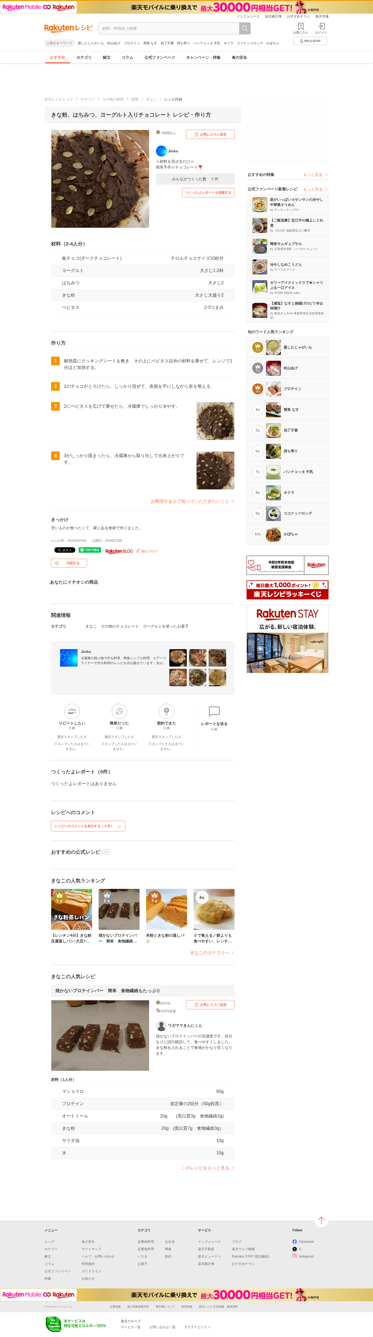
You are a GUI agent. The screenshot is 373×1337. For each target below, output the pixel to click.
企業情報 (115, 1306)
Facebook (306, 1242)
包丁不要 (167, 43)
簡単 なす (150, 43)
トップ (49, 1242)
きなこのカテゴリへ (209, 952)
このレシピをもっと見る (205, 1168)
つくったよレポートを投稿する (208, 192)
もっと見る (312, 174)
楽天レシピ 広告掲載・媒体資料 (218, 1306)
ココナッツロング (250, 43)
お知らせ (88, 1278)
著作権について (165, 1306)
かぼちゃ (272, 43)
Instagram (306, 1256)
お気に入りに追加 (213, 134)
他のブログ (149, 551)
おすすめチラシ (298, 16)
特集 (48, 1278)
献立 (107, 57)
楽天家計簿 (273, 16)
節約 (168, 1256)
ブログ (237, 1242)
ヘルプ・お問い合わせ (98, 1256)
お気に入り (300, 32)
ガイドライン (91, 1271)
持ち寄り (183, 43)
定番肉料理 (146, 1242)
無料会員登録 (312, 40)
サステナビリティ (197, 1327)
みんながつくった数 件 (195, 179)
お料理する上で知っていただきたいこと (190, 501)
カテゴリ (84, 57)
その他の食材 (113, 99)
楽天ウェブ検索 (243, 1249)
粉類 (134, 99)
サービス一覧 (131, 1327)
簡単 (168, 1249)
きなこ (151, 99)
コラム (127, 57)
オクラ (228, 43)
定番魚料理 (146, 1249)
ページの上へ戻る (321, 1220)
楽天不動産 (206, 1249)
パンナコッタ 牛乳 (206, 43)
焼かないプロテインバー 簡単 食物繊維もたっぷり (107, 990)
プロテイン (132, 43)
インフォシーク (248, 16)
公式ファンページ (159, 57)
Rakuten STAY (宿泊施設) (250, 1256)
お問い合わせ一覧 (162, 1327)
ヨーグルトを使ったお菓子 (166, 626)
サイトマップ (91, 1249)
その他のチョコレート (120, 626)
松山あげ (113, 43)
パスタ (142, 1256)
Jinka (86, 651)
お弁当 (170, 1242)
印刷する (73, 563)
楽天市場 (321, 16)
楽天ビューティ (209, 1256)
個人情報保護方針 (138, 1306)
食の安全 (239, 57)
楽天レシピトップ (59, 99)
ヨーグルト (73, 270)
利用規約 (88, 1264)
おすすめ (57, 57)
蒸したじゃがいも (91, 43)
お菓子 (142, 1264)
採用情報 (186, 1306)
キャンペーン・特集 (203, 57)
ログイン (321, 32)
